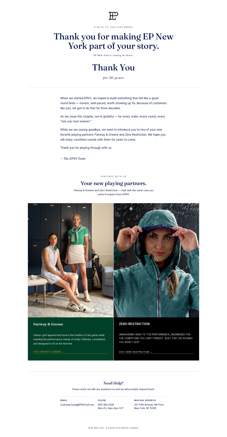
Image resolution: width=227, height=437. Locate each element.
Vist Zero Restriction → (136, 351)
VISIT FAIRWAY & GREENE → (48, 351)
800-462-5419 (106, 404)
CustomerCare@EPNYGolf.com (77, 404)
